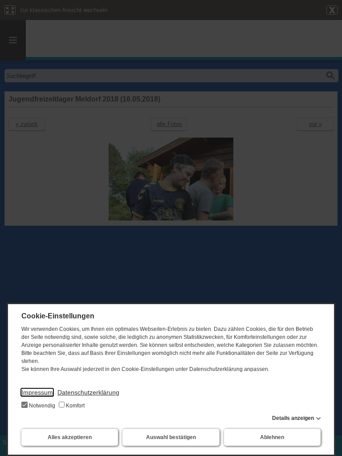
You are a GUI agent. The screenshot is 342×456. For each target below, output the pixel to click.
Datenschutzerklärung (88, 392)
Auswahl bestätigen (171, 437)
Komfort (75, 406)
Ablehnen (272, 437)
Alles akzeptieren (70, 437)
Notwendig (42, 406)
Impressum (37, 392)
